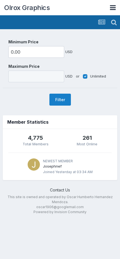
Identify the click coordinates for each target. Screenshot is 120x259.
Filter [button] (60, 99)
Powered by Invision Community (60, 212)
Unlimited (98, 76)
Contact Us (60, 190)
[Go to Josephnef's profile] (34, 164)
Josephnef (52, 166)
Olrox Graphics (27, 8)
